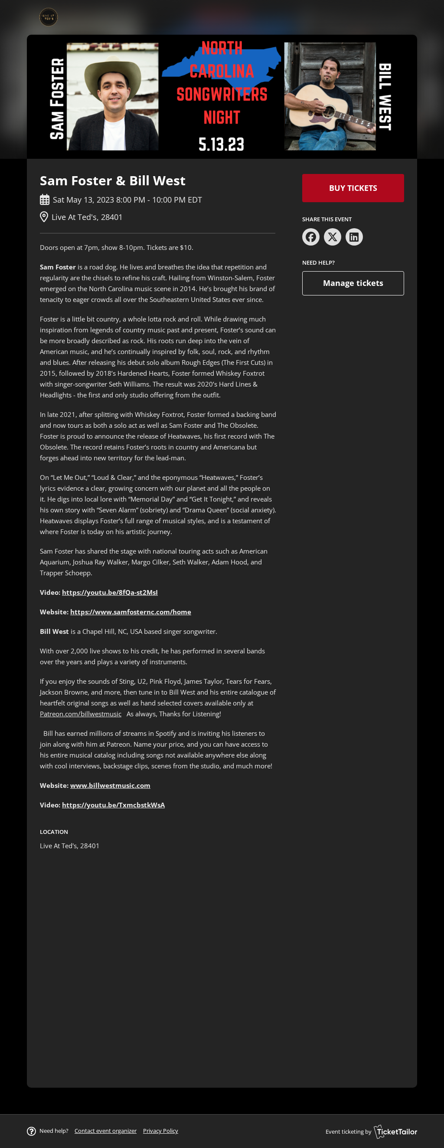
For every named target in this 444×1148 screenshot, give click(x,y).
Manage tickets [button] (353, 283)
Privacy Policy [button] (160, 1131)
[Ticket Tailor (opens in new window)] (395, 1131)
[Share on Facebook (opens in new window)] (311, 237)
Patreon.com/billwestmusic (80, 713)
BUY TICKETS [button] (353, 188)
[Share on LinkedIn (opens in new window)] (354, 237)
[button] (106, 1131)
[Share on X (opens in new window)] (332, 237)
